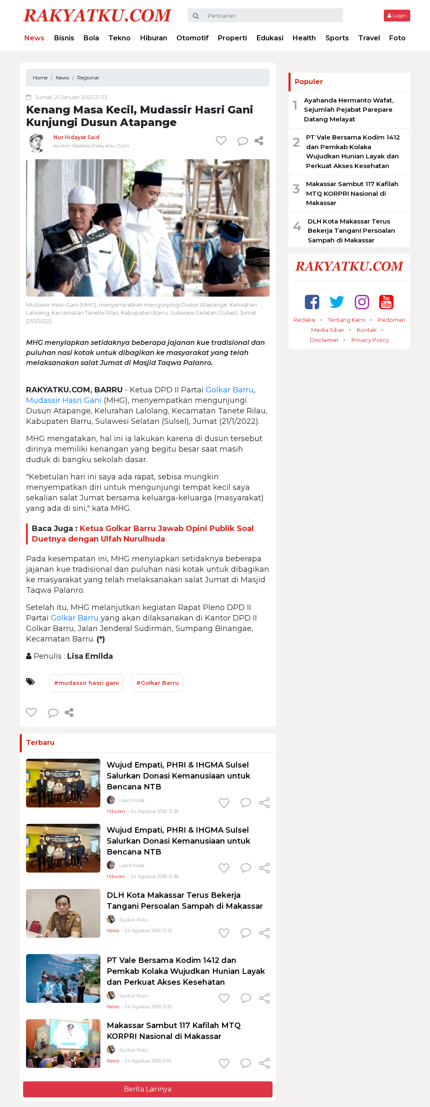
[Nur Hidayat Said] (36, 142)
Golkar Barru (230, 389)
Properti (232, 38)
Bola (91, 38)
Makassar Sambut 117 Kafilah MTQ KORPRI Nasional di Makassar (352, 193)
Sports (337, 38)
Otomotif (192, 38)
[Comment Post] (246, 803)
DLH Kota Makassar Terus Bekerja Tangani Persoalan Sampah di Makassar (351, 230)
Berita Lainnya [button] (147, 1089)
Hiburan (153, 38)
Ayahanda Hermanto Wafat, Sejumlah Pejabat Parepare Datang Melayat (348, 109)
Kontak (367, 329)
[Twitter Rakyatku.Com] (337, 301)
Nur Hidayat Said (76, 137)
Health (304, 38)
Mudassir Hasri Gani (64, 400)
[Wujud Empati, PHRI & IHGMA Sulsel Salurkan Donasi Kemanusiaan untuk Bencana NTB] (63, 783)
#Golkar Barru (157, 682)
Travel (369, 38)
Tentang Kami (346, 319)
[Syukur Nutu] (111, 921)
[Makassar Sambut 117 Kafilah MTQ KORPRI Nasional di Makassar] (63, 1043)
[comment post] (243, 140)
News (34, 38)
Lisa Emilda (131, 800)
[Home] (97, 15)
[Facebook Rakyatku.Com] (312, 301)
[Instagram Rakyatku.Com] (362, 301)
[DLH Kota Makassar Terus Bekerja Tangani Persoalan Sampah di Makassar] (63, 913)
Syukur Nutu (133, 920)
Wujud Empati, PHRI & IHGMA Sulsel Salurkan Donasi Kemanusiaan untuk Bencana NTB (178, 775)
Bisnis (64, 38)
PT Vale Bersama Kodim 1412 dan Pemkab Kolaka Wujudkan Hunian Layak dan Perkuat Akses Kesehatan (186, 971)
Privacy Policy (370, 340)
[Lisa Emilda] (111, 802)
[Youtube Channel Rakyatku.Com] (386, 301)
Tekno (119, 38)
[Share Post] (258, 140)
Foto (397, 38)
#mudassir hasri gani (86, 682)
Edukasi (270, 38)
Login (398, 15)
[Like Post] (222, 140)
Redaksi (304, 319)
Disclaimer (324, 340)
